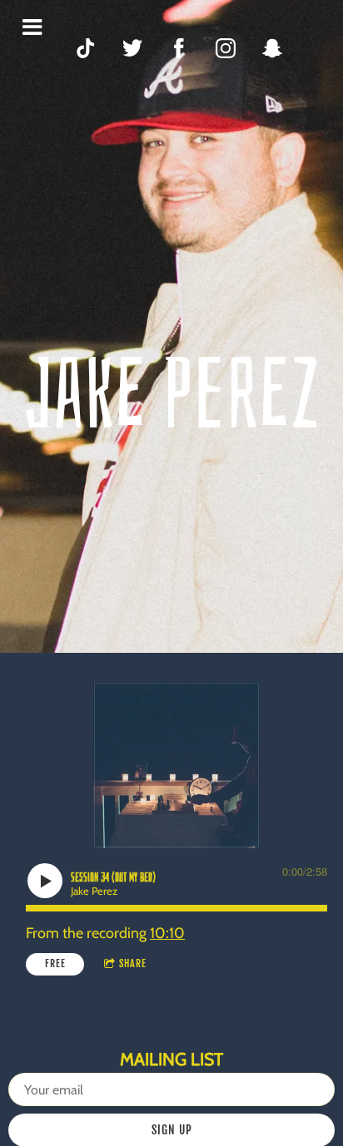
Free (55, 963)
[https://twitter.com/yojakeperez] (132, 48)
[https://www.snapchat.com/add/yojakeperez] (272, 48)
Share (133, 963)
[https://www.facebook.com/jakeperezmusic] (179, 48)
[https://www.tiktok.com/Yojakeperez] (86, 48)
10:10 (167, 933)
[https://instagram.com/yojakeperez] (226, 48)
